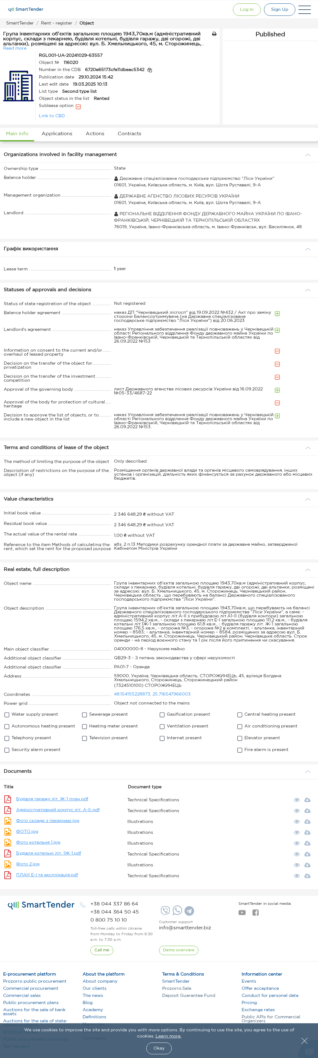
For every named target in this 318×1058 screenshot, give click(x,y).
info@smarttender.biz (185, 928)
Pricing (249, 1003)
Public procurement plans (31, 1003)
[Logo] (25, 9)
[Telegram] (188, 913)
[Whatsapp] (176, 914)
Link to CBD (52, 116)
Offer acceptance (260, 988)
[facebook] (255, 914)
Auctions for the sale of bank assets (34, 1012)
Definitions (94, 1017)
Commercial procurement (30, 988)
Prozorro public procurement (34, 981)
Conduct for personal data (270, 996)
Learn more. (168, 1036)
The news (93, 996)
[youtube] (242, 914)
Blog (88, 1003)
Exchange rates (258, 1010)
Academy (93, 1010)
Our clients (95, 988)
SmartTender (176, 981)
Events (249, 981)
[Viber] (164, 913)
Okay (159, 1048)
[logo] (41, 905)
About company (100, 981)
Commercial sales (22, 996)
